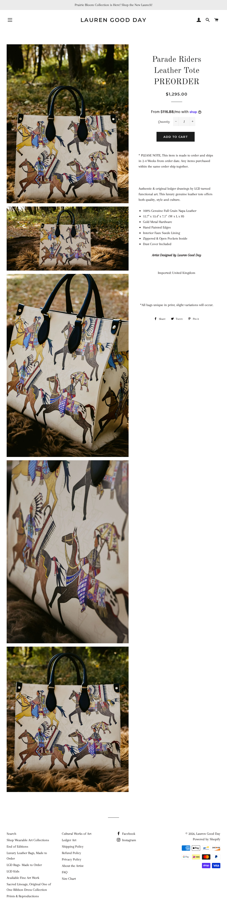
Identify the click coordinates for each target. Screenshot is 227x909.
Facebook (128, 834)
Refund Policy (71, 853)
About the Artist (72, 866)
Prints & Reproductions (23, 896)
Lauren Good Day (113, 20)
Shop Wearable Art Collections (28, 840)
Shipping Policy (73, 847)
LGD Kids (13, 871)
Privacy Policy (71, 859)
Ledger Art (69, 840)
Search (11, 834)
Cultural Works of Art (76, 834)
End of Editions (17, 847)
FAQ (64, 872)
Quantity (164, 122)
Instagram (128, 840)
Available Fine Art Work (23, 878)
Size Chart (69, 879)
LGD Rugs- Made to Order (24, 865)
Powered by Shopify (206, 839)
